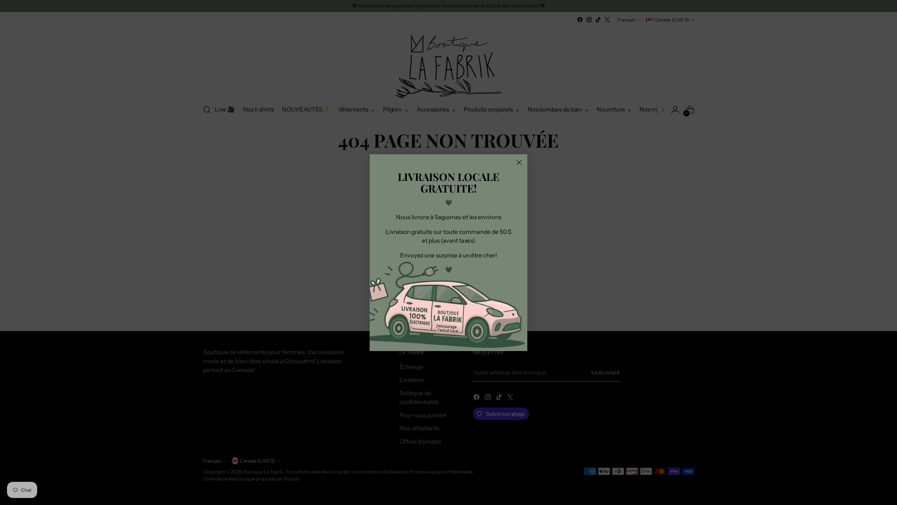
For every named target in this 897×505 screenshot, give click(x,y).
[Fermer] (519, 162)
